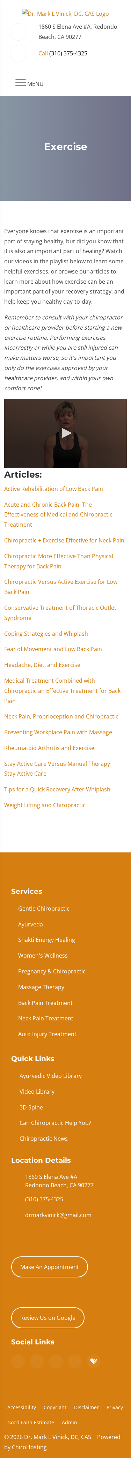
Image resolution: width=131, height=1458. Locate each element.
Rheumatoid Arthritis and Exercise (49, 748)
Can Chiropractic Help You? (55, 1123)
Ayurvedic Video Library (51, 1076)
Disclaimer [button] (86, 1407)
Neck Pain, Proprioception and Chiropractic (61, 716)
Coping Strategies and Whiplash (46, 633)
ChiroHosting (29, 1447)
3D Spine (31, 1107)
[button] (65, 433)
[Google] (18, 1361)
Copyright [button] (55, 1407)
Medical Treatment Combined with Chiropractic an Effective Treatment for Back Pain (62, 691)
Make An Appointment (49, 1267)
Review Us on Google (47, 1318)
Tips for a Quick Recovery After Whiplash (57, 789)
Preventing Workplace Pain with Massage (58, 732)
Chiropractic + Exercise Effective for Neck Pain (64, 540)
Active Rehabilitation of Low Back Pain (53, 489)
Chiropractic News (44, 1138)
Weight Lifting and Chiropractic (45, 805)
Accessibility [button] (21, 1407)
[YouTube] (75, 1361)
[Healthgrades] (94, 1361)
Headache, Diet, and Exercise (42, 665)
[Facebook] (37, 1361)
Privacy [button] (115, 1407)
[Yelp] (56, 1361)
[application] (65, 433)
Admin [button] (69, 1422)
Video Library (37, 1091)
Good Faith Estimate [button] (30, 1422)
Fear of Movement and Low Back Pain (53, 649)
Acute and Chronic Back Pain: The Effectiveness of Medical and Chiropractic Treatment (58, 515)
